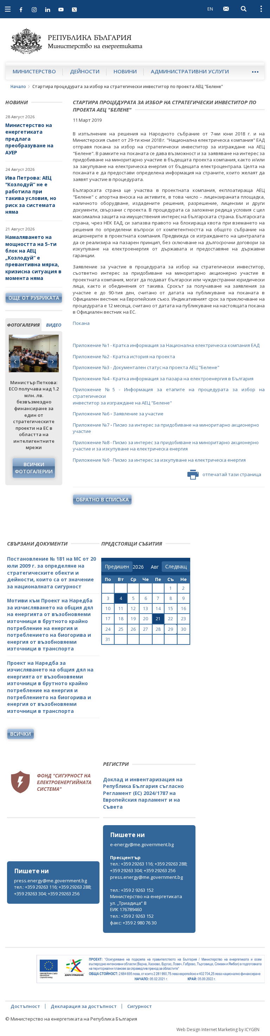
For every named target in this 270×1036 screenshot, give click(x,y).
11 (120, 608)
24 (107, 629)
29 (170, 629)
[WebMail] (226, 9)
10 (107, 608)
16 (183, 608)
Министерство (34, 71)
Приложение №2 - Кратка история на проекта (124, 356)
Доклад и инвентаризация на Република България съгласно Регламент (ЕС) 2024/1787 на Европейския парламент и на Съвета (143, 793)
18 (120, 619)
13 (145, 608)
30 (183, 629)
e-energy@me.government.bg (142, 844)
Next (52, 362)
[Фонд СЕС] (51, 781)
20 (145, 619)
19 (133, 619)
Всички (20, 733)
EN (210, 9)
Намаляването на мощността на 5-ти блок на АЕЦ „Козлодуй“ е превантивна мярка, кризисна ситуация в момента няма (33, 257)
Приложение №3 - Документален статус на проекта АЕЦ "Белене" (146, 367)
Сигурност (139, 1006)
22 (170, 619)
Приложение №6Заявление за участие (118, 413)
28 (158, 629)
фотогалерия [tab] (23, 325)
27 (145, 629)
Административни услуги (190, 71)
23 (183, 619)
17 (107, 619)
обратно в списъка (102, 499)
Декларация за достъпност (84, 1006)
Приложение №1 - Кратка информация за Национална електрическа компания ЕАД (166, 345)
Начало (18, 86)
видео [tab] (53, 325)
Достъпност (25, 1006)
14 (158, 608)
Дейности (84, 71)
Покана (81, 323)
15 (170, 608)
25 (120, 629)
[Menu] (255, 71)
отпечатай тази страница (231, 474)
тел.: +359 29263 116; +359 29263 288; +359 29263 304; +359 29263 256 (52, 890)
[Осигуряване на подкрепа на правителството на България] (151, 969)
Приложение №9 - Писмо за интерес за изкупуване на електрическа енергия (159, 460)
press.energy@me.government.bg (50, 880)
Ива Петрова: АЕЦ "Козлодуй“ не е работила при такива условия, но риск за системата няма (30, 194)
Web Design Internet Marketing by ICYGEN (217, 1029)
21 (158, 619)
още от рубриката (33, 297)
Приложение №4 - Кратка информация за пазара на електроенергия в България (163, 378)
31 (107, 639)
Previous (15, 362)
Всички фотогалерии (34, 468)
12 (133, 608)
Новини (125, 71)
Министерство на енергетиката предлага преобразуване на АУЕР (29, 139)
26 (133, 629)
